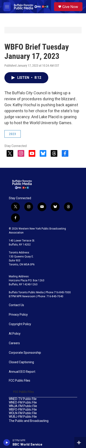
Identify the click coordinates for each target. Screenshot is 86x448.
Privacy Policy (18, 314)
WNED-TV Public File (23, 399)
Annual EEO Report (22, 371)
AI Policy (15, 333)
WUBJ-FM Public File (23, 416)
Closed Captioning (21, 362)
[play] (6, 442)
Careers (14, 343)
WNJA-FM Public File (23, 406)
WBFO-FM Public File (23, 409)
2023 (12, 134)
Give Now (70, 7)
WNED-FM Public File (23, 402)
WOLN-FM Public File (23, 413)
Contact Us (16, 305)
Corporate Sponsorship (25, 352)
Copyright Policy (20, 324)
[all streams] (80, 442)
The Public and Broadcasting (29, 421)
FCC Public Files (19, 380)
